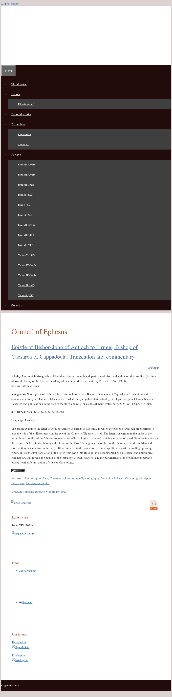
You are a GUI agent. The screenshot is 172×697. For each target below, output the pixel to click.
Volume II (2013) (26, 285)
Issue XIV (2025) (26, 164)
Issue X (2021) (25, 204)
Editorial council (26, 104)
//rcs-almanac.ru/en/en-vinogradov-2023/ (43, 491)
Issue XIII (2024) (26, 174)
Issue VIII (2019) (26, 224)
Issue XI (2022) (25, 194)
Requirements (24, 134)
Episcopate (18, 483)
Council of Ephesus (112, 478)
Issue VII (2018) (26, 235)
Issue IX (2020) (25, 214)
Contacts (16, 305)
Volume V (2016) (26, 255)
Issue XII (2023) (26, 184)
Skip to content (10, 4)
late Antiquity (33, 478)
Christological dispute (138, 478)
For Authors (18, 124)
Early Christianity (53, 478)
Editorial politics (21, 114)
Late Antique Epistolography (82, 478)
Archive (16, 154)
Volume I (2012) (26, 295)
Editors (15, 94)
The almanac (19, 84)
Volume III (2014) (27, 275)
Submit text (23, 144)
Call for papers (27, 571)
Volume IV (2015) (27, 265)
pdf (149, 368)
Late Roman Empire (37, 483)
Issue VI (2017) (25, 245)
